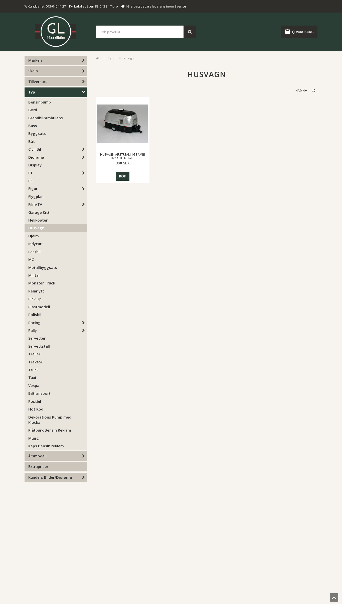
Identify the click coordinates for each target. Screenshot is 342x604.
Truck (33, 369)
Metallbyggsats (42, 267)
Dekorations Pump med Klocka (49, 420)
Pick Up (35, 298)
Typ (31, 91)
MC (31, 259)
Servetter (37, 338)
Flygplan (36, 196)
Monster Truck (41, 282)
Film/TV (35, 204)
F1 (30, 172)
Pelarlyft (36, 290)
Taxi (32, 377)
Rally (32, 330)
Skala (33, 70)
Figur (33, 188)
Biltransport (39, 393)
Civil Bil (34, 149)
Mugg (33, 438)
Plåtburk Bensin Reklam (49, 430)
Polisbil (34, 314)
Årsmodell (37, 455)
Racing (34, 322)
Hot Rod (35, 409)
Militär (34, 275)
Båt (31, 141)
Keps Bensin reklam (46, 445)
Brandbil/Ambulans (45, 117)
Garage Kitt (39, 212)
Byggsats (37, 133)
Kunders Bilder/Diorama (50, 477)
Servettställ (39, 346)
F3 (30, 180)
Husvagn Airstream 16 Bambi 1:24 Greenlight (122, 156)
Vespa (33, 385)
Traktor (35, 361)
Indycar (35, 243)
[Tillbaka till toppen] (334, 599)
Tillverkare (38, 81)
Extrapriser (38, 466)
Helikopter (38, 220)
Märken (35, 60)
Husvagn (36, 227)
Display (35, 164)
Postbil (34, 401)
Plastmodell (39, 306)
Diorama (36, 157)
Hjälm (33, 235)
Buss (32, 125)
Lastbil (34, 251)
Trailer (34, 353)
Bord (32, 109)
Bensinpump (39, 102)
